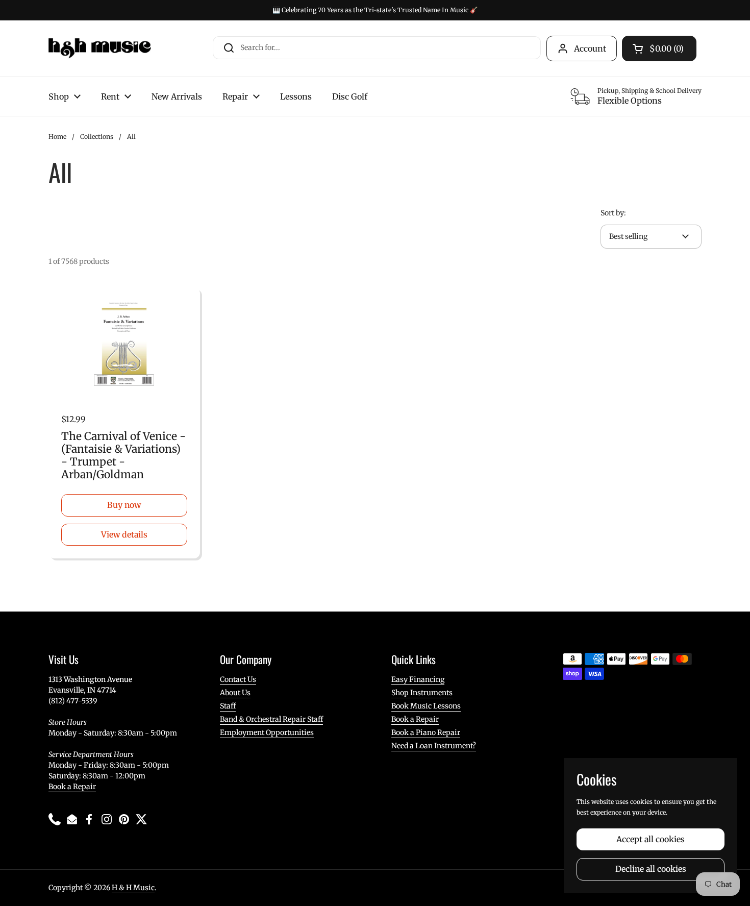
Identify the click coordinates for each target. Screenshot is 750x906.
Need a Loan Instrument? (433, 745)
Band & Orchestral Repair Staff (271, 719)
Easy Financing (417, 679)
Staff (228, 706)
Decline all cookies (650, 869)
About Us (235, 692)
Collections (96, 136)
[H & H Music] (99, 48)
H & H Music (133, 887)
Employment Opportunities (267, 732)
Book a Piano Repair (425, 732)
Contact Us (238, 679)
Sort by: (613, 212)
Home (57, 136)
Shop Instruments (422, 692)
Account (590, 48)
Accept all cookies (650, 839)
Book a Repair (72, 786)
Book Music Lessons (426, 706)
